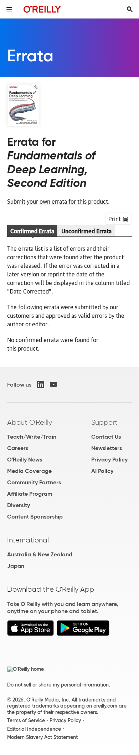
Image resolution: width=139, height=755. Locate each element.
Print (114, 219)
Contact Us (106, 436)
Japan (15, 566)
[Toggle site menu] (9, 9)
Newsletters (106, 448)
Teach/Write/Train (31, 436)
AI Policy (102, 471)
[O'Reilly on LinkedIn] (40, 384)
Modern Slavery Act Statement (42, 737)
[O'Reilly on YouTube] (53, 384)
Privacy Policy (109, 459)
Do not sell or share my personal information (58, 685)
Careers (17, 448)
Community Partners (34, 482)
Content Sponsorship (35, 516)
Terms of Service (26, 720)
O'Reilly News (24, 459)
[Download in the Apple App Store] (30, 634)
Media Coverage (29, 471)
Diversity (18, 505)
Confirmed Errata (32, 231)
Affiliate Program (29, 494)
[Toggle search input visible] (129, 9)
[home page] (42, 9)
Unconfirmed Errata (86, 231)
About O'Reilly (29, 422)
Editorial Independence (34, 729)
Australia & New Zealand (39, 554)
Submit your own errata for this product (57, 201)
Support (104, 422)
